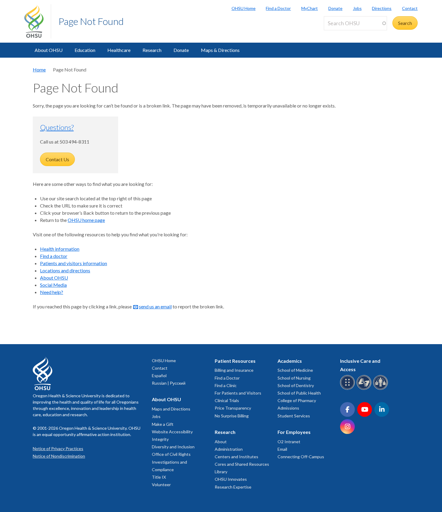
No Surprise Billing (232, 415)
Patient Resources (235, 361)
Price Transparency (233, 408)
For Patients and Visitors (238, 392)
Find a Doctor (278, 8)
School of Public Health (299, 392)
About (221, 441)
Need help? (51, 292)
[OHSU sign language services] (365, 388)
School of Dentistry (296, 385)
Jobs (357, 8)
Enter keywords (342, 34)
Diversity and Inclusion (173, 446)
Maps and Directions (171, 408)
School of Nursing (294, 377)
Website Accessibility (172, 431)
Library (221, 471)
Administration (229, 449)
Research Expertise (233, 486)
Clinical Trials (227, 400)
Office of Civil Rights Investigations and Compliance (171, 462)
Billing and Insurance (234, 370)
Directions (381, 8)
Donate (335, 8)
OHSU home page (86, 220)
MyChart (309, 8)
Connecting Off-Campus (301, 456)
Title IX (159, 477)
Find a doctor (53, 256)
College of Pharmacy (297, 400)
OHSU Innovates (231, 479)
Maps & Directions (220, 50)
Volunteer (161, 484)
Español (159, 375)
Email (282, 449)
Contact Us (57, 159)
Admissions (288, 408)
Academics (290, 361)
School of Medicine (295, 370)
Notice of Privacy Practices (58, 448)
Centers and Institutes (236, 456)
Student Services (294, 415)
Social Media (53, 285)
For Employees (294, 432)
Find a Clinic (226, 385)
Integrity (160, 439)
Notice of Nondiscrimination (59, 456)
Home (39, 69)
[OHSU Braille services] (348, 388)
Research (152, 50)
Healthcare (118, 50)
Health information (59, 249)
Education (85, 50)
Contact (410, 8)
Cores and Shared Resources (242, 464)
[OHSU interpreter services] (381, 388)
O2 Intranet (289, 441)
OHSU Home (244, 8)
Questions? (57, 127)
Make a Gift (162, 424)
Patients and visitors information (73, 263)
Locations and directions (65, 270)
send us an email (155, 306)
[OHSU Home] (37, 21)
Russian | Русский (169, 383)
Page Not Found (91, 21)
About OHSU (49, 50)
